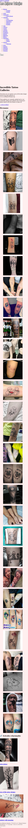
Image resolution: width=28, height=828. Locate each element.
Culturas (5, 30)
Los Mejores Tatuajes (5, 823)
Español (8, 10)
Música (5, 37)
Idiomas (5, 9)
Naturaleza (5, 38)
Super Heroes (9, 16)
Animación (6, 14)
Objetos (5, 42)
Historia (5, 34)
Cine (4, 25)
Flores (7, 39)
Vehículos (8, 44)
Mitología (5, 35)
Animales (5, 17)
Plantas (8, 41)
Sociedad (5, 49)
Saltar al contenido (4, 0)
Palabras (5, 46)
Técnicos (5, 50)
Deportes (5, 31)
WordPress (2, 824)
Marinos (8, 23)
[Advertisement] (14, 70)
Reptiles (8, 24)
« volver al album (4, 104)
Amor (4, 13)
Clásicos (5, 27)
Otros (4, 45)
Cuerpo (5, 28)
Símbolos (5, 48)
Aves (7, 19)
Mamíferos (9, 21)
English (8, 12)
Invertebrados (9, 20)
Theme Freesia (22, 823)
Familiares (5, 32)
